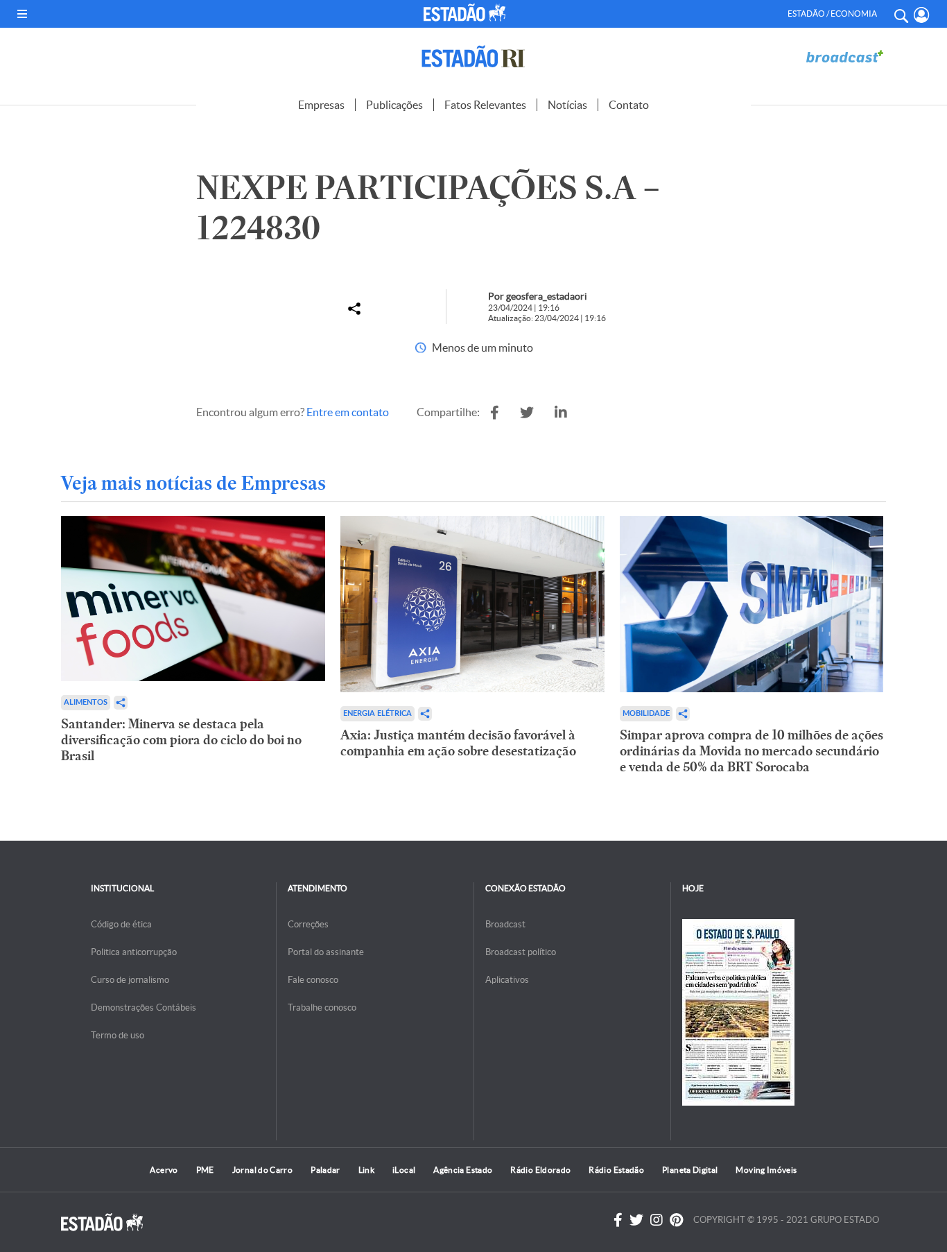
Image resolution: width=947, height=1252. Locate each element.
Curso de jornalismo (130, 980)
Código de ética (121, 924)
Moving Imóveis (766, 1169)
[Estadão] (467, 12)
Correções (308, 924)
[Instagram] (656, 1220)
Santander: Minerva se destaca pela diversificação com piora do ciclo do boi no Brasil (181, 740)
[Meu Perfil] (922, 15)
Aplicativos (507, 980)
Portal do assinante (326, 952)
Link (366, 1169)
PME (205, 1169)
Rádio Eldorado (540, 1169)
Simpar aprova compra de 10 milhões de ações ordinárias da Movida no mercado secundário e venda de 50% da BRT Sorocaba (751, 751)
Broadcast (505, 924)
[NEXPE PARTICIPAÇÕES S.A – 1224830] (494, 413)
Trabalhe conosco (322, 1007)
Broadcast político (520, 952)
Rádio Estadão (616, 1169)
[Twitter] (636, 1220)
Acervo (163, 1169)
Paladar (325, 1169)
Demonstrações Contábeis (143, 1007)
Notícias (567, 104)
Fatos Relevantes (485, 104)
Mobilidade (646, 713)
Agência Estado (462, 1169)
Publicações (394, 104)
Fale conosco (313, 980)
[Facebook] (618, 1220)
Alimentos (85, 702)
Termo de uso (117, 1035)
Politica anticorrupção (134, 952)
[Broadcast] (844, 56)
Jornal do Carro (262, 1169)
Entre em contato (347, 412)
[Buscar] (900, 13)
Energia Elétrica (377, 713)
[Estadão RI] (473, 56)
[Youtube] (676, 1220)
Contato (629, 104)
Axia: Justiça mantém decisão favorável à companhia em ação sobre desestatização (458, 743)
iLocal (403, 1169)
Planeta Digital (690, 1169)
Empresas (321, 104)
